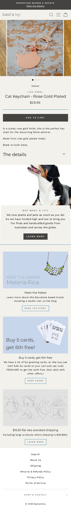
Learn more (35, 236)
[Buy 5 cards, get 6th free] (35, 335)
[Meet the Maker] (35, 270)
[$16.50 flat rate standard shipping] (35, 407)
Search (35, 454)
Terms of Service (35, 483)
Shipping (35, 465)
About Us (35, 460)
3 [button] (39, 80)
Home (35, 86)
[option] (35, 5)
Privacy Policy (35, 477)
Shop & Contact (35, 495)
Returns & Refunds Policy (35, 471)
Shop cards (36, 381)
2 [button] (36, 80)
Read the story (35, 308)
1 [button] (33, 80)
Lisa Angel (35, 92)
